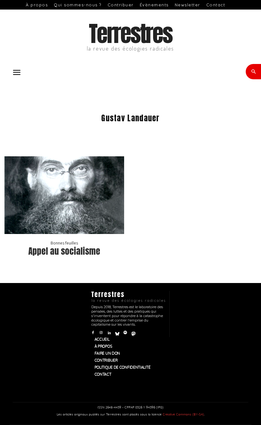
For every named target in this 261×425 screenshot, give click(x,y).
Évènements (154, 4)
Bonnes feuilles (64, 243)
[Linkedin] (109, 332)
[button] (16, 72)
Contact (215, 4)
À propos (37, 4)
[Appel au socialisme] (64, 195)
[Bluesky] (117, 332)
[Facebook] (93, 332)
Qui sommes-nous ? (78, 4)
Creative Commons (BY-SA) (183, 414)
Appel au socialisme (64, 251)
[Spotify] (125, 332)
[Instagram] (101, 332)
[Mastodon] (133, 332)
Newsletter (187, 4)
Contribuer (121, 4)
